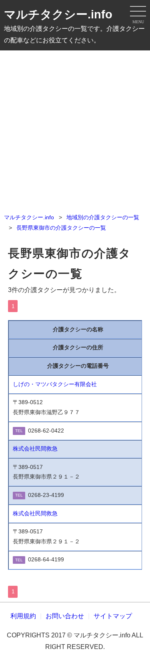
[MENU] (138, 12)
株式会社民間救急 (35, 449)
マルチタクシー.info (58, 14)
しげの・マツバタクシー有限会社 (55, 384)
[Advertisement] (75, 129)
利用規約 (23, 616)
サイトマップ (113, 616)
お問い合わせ (65, 616)
